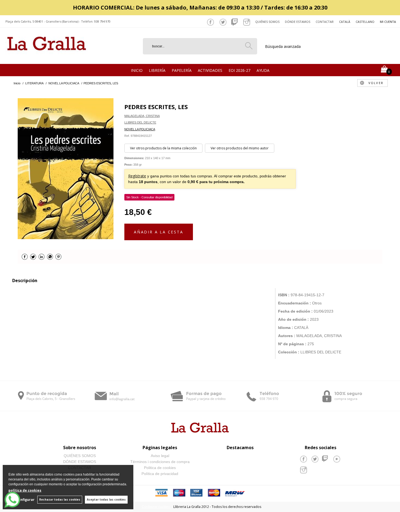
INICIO (137, 70)
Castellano (365, 22)
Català (344, 22)
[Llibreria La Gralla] (46, 57)
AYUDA (263, 70)
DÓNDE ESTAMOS (79, 461)
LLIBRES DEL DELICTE (140, 122)
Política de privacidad (159, 473)
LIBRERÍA (157, 70)
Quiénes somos (267, 22)
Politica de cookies (160, 467)
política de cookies (24, 490)
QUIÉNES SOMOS (80, 456)
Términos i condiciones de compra (160, 461)
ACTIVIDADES (210, 70)
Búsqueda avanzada (283, 46)
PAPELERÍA (182, 70)
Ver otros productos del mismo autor (240, 148)
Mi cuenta (388, 22)
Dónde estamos (297, 22)
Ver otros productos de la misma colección (163, 148)
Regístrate (137, 175)
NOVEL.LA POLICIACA (139, 129)
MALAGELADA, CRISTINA (142, 116)
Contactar (325, 22)
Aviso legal (160, 456)
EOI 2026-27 (239, 70)
